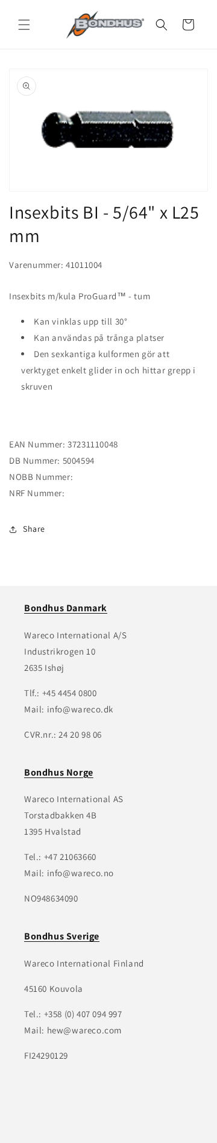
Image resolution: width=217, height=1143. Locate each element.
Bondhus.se (89, 1133)
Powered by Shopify (140, 1133)
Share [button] (34, 528)
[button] (24, 24)
